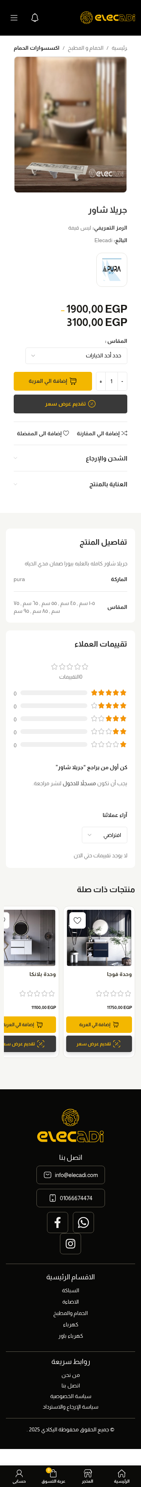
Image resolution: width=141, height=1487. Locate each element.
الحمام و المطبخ (85, 48)
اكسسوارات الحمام (37, 48)
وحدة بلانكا (42, 974)
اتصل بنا (70, 1385)
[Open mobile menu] (14, 17)
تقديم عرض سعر (65, 403)
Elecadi (103, 240)
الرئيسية (121, 48)
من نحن (70, 1375)
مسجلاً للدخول (79, 783)
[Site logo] (107, 17)
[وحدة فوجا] (99, 938)
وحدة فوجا (119, 974)
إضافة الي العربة (48, 381)
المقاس (117, 341)
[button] (99, 1024)
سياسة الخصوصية (70, 1396)
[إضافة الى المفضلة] (77, 920)
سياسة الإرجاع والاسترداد (70, 1407)
